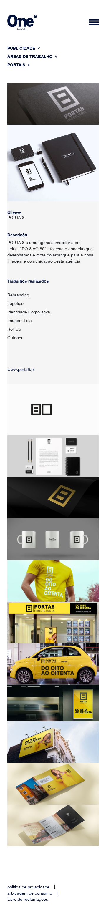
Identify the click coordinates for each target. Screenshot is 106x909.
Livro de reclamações (27, 899)
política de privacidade (28, 887)
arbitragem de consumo (29, 893)
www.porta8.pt (21, 369)
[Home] (22, 23)
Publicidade (21, 48)
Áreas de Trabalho (30, 56)
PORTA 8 (16, 64)
